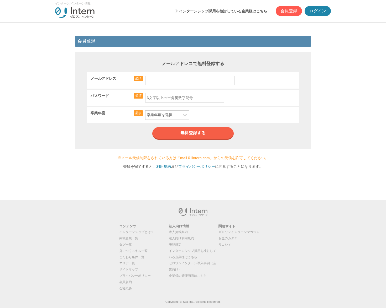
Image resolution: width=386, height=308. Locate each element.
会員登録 (288, 11)
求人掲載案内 (178, 232)
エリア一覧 (127, 263)
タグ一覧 (125, 244)
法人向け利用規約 (181, 238)
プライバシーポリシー (196, 166)
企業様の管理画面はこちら (188, 276)
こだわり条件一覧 (131, 257)
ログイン (317, 11)
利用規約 (163, 166)
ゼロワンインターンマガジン (238, 232)
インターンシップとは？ (136, 232)
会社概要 (125, 288)
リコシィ (224, 244)
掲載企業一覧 (128, 238)
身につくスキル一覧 (133, 251)
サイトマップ (128, 269)
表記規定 (175, 244)
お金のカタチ (227, 238)
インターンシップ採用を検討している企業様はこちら (223, 11)
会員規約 (125, 282)
